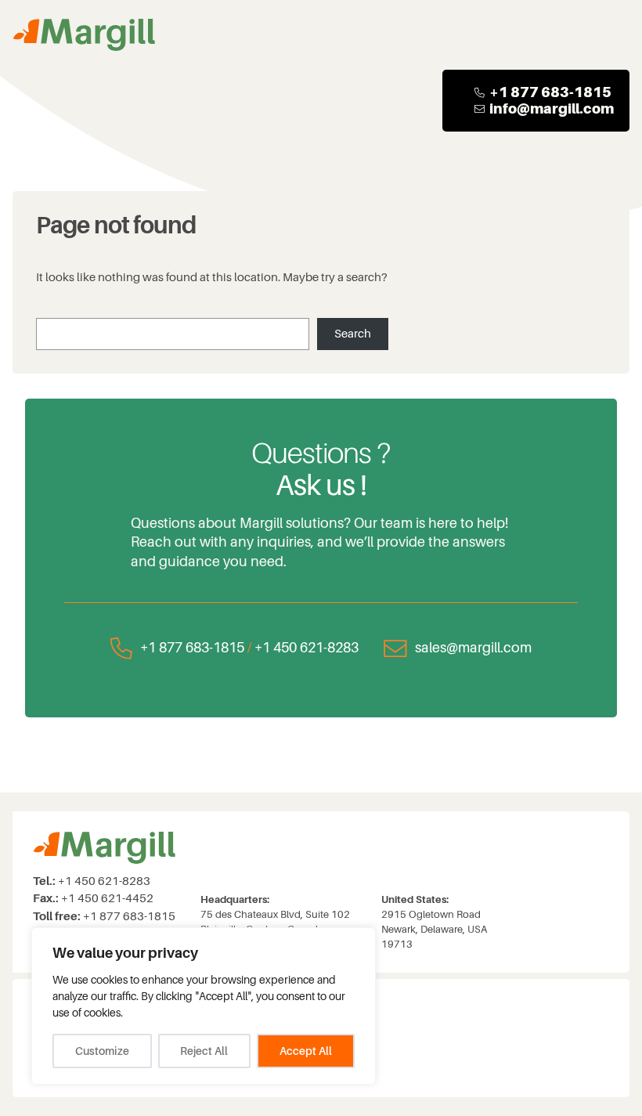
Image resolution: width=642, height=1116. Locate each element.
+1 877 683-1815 (192, 648)
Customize (102, 1051)
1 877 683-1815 (555, 92)
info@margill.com (551, 108)
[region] (203, 1006)
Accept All (306, 1051)
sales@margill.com (473, 648)
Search (352, 334)
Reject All (204, 1051)
